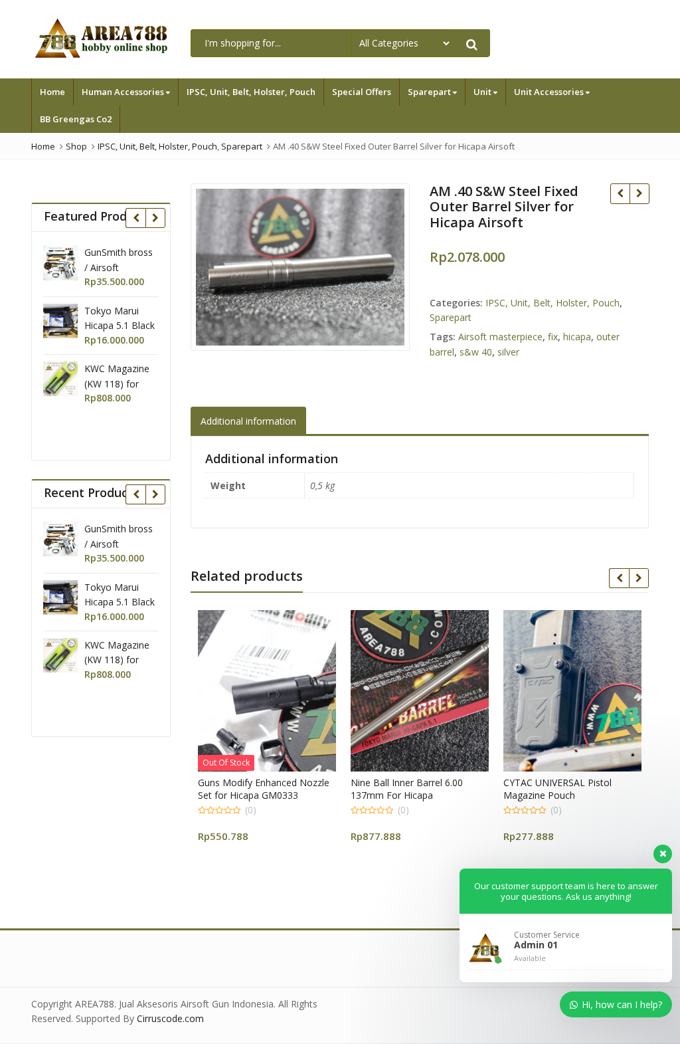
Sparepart (430, 92)
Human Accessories (124, 92)
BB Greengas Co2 (76, 119)
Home (52, 92)
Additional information (248, 421)
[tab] (248, 421)
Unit (483, 92)
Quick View (299, 782)
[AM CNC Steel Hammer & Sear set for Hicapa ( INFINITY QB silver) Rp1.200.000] (620, 193)
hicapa (577, 336)
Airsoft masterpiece (500, 336)
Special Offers (361, 92)
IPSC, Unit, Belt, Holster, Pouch (251, 92)
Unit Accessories (550, 92)
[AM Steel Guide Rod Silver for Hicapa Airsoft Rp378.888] (639, 193)
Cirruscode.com (170, 1018)
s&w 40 (476, 352)
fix (553, 336)
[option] (300, 267)
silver (508, 352)
